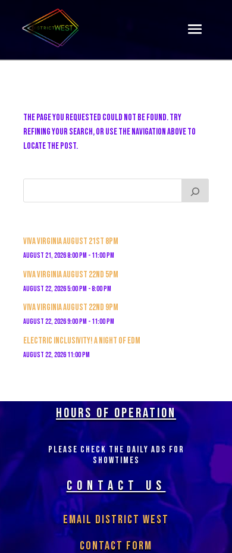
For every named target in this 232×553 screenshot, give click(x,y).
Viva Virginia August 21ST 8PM (70, 241)
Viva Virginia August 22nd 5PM (70, 274)
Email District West (116, 520)
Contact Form (116, 546)
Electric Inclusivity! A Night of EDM (81, 340)
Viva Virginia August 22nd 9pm (70, 307)
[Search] (195, 190)
